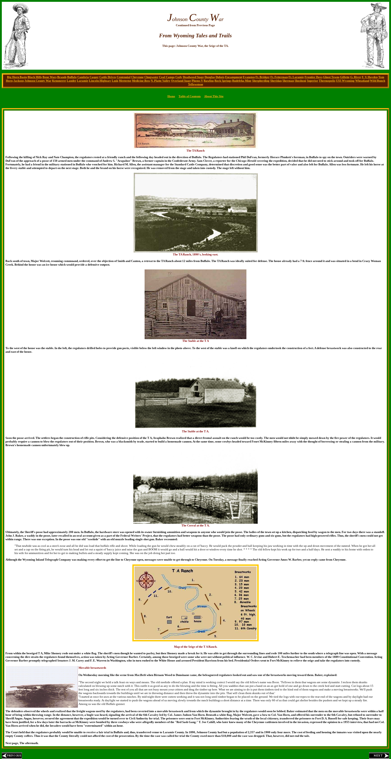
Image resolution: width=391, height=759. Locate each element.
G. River (355, 77)
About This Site (214, 96)
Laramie (82, 80)
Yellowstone (195, 84)
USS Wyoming (345, 80)
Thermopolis (327, 80)
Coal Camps (167, 77)
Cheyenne (137, 77)
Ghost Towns (331, 77)
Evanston (249, 77)
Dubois (220, 77)
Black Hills (35, 77)
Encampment (233, 77)
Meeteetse (125, 80)
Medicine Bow (141, 80)
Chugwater (151, 77)
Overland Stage (181, 80)
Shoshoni (300, 80)
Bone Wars (50, 77)
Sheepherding (260, 80)
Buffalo (72, 77)
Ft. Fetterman (279, 77)
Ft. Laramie (296, 77)
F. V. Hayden (370, 77)
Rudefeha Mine (241, 80)
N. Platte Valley (160, 80)
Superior (312, 80)
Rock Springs (223, 80)
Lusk (115, 80)
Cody (178, 77)
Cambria (83, 77)
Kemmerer (59, 80)
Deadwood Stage (193, 77)
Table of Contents (190, 96)
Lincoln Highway (100, 80)
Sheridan (276, 80)
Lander (71, 80)
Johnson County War (37, 80)
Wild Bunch (377, 80)
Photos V (197, 80)
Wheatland (362, 80)
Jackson (18, 80)
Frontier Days (313, 77)
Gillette (345, 77)
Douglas (210, 77)
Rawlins (209, 80)
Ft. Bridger (262, 77)
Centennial (124, 77)
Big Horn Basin (17, 77)
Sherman (288, 80)
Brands (62, 77)
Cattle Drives (107, 77)
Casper (94, 77)
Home (171, 96)
